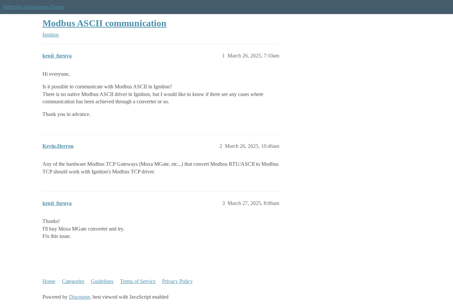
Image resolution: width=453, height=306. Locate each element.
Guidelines (102, 281)
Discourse (79, 297)
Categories (73, 281)
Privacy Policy (177, 281)
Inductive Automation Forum (33, 7)
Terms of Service (138, 281)
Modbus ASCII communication (104, 23)
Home (48, 281)
